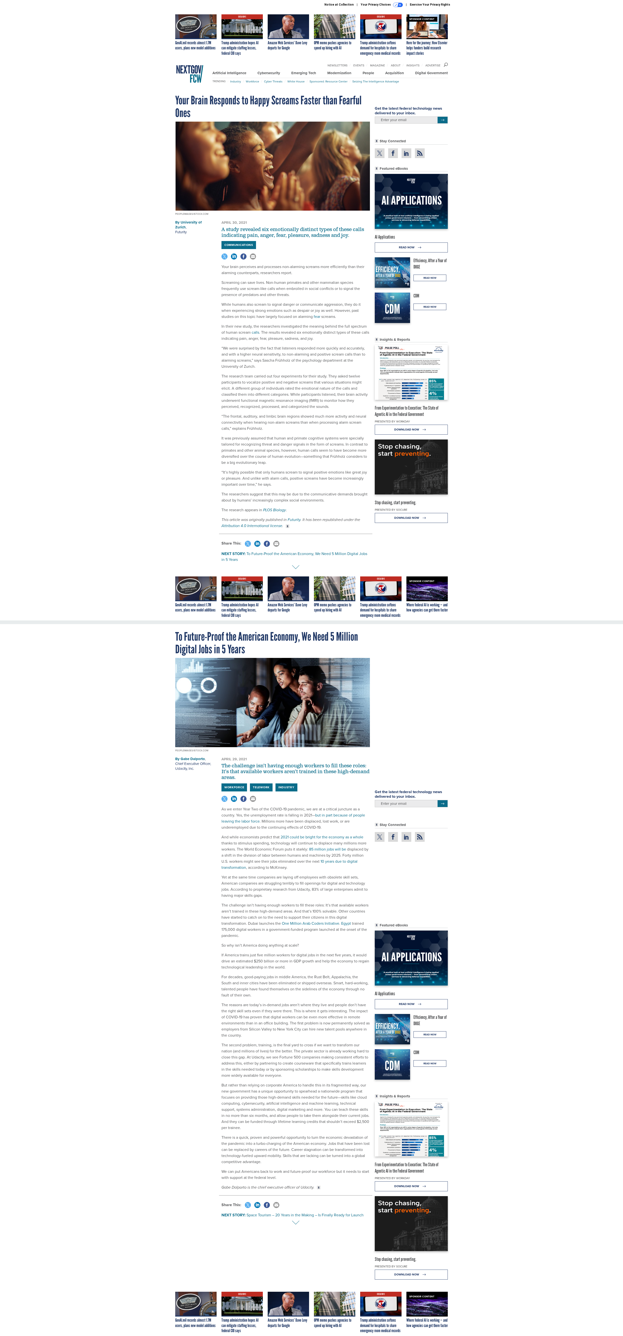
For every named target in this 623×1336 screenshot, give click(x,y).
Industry (235, 81)
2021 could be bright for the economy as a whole (322, 837)
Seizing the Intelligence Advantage (375, 81)
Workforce (252, 81)
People (368, 73)
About (396, 65)
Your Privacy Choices (376, 4)
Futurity (181, 232)
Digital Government (431, 73)
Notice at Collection (339, 4)
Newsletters (338, 65)
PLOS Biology (274, 510)
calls (255, 332)
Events (358, 65)
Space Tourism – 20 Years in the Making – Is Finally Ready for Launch (305, 1215)
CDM (416, 296)
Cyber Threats (273, 81)
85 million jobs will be (328, 849)
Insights (413, 65)
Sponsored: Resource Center (329, 81)
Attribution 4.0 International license (251, 526)
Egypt (346, 923)
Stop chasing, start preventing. (395, 502)
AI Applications (385, 237)
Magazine (377, 65)
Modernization (339, 73)
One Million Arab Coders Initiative (310, 923)
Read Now (407, 247)
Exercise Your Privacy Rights (430, 4)
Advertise (432, 65)
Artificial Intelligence (229, 73)
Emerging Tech (303, 73)
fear (317, 316)
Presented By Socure (391, 510)
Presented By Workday (392, 421)
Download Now (407, 429)
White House (296, 81)
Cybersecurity (268, 73)
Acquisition (394, 73)
